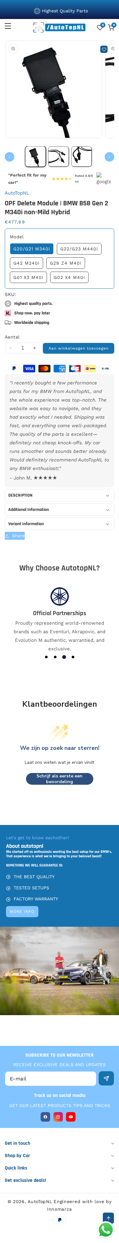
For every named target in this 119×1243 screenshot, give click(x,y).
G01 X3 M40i (28, 277)
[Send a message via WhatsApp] (106, 1230)
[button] (12, 26)
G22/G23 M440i (79, 248)
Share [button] (18, 535)
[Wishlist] (104, 49)
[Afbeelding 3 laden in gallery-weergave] (81, 156)
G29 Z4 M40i (66, 263)
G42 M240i (26, 263)
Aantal (12, 336)
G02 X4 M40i (69, 277)
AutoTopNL (40, 1201)
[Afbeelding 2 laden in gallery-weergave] (58, 156)
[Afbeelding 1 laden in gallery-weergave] (35, 156)
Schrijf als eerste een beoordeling (59, 779)
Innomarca (59, 1209)
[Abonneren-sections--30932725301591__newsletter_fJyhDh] (106, 1078)
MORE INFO (22, 911)
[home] (59, 1235)
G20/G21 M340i (31, 248)
